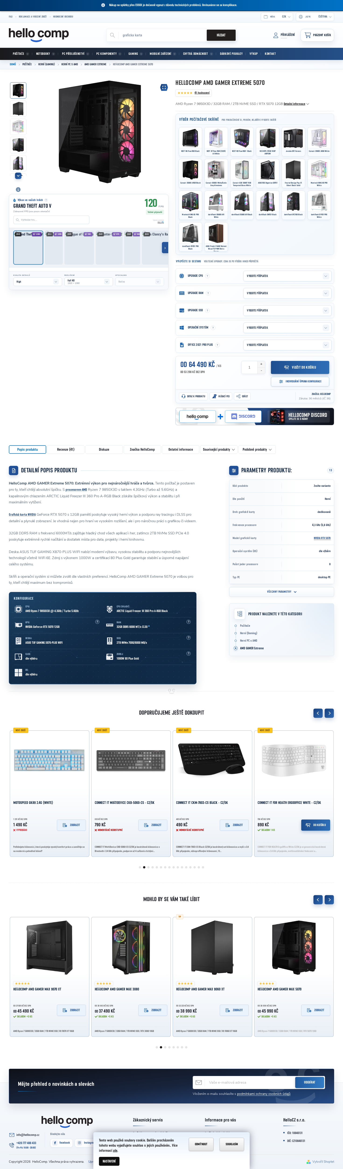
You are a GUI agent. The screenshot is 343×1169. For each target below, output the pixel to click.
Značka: (321, 394)
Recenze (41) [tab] (65, 449)
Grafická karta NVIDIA (22, 514)
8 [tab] (169, 867)
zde (115, 1150)
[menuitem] (20, 54)
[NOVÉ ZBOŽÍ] (49, 761)
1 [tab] (140, 867)
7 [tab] (165, 867)
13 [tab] (190, 867)
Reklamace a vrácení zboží (33, 16)
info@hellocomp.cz (27, 1135)
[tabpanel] (49, 792)
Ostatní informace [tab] (180, 449)
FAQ (10, 16)
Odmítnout (201, 1144)
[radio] (190, 141)
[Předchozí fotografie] (37, 131)
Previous (318, 713)
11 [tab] (182, 867)
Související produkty (216, 449)
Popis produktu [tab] (27, 449)
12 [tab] (186, 867)
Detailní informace (294, 104)
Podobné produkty (255, 449)
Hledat (221, 35)
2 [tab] (144, 867)
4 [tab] (152, 867)
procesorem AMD (76, 489)
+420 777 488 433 (26, 1143)
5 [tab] (157, 867)
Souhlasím (232, 1144)
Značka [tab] (142, 449)
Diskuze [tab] (104, 449)
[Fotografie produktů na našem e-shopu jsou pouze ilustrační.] (18, 189)
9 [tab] (173, 867)
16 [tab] (203, 867)
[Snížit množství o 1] (261, 370)
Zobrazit (75, 825)
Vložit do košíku (304, 367)
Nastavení (109, 1161)
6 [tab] (161, 867)
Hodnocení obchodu (63, 16)
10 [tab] (178, 867)
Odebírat (309, 1082)
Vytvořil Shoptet (323, 1162)
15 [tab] (199, 867)
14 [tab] (194, 867)
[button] (97, 622)
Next (329, 713)
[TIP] (131, 947)
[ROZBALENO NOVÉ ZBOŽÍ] (294, 761)
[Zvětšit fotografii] (164, 87)
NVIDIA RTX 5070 (322, 538)
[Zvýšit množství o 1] (261, 364)
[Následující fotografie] (162, 131)
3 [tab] (148, 867)
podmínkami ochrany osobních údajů (263, 1094)
